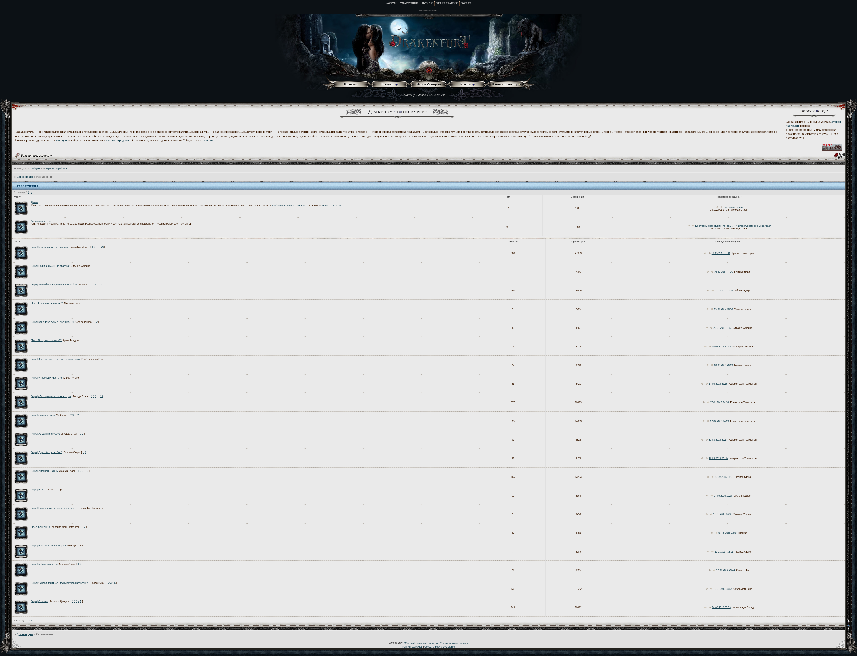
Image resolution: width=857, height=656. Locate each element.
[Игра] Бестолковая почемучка (48, 545)
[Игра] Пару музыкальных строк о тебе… (54, 508)
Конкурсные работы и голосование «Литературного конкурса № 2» (733, 225)
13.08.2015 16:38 (722, 514)
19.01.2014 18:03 (724, 551)
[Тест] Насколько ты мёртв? (47, 303)
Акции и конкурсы (41, 221)
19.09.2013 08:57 (722, 589)
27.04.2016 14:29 (719, 421)
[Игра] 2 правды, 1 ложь (44, 471)
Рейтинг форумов (412, 646)
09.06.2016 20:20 (723, 365)
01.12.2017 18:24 (724, 290)
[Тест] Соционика (40, 527)
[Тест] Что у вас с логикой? (46, 340)
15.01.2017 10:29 (721, 346)
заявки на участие (331, 205)
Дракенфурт (25, 176)
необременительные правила (288, 205)
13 (101, 396)
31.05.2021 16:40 (721, 253)
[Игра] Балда (38, 489)
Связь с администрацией (454, 643)
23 (102, 247)
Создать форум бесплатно (439, 646)
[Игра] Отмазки (39, 601)
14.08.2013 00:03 (721, 607)
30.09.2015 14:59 (724, 477)
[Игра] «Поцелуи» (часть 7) (46, 377)
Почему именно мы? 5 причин (425, 94)
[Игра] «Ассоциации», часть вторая (51, 396)
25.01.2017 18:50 (723, 309)
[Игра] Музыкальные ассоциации (49, 247)
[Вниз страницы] (851, 628)
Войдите (35, 168)
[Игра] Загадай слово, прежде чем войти (54, 284)
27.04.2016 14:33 (719, 402)
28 (78, 415)
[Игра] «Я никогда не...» (44, 564)
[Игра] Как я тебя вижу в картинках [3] (52, 322)
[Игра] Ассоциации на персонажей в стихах (55, 359)
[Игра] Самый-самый (43, 415)
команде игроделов (117, 140)
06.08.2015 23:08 (727, 533)
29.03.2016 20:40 (718, 458)
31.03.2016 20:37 (718, 439)
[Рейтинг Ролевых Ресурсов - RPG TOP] (832, 149)
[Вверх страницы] (851, 622)
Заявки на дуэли (733, 207)
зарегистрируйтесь (56, 168)
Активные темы (428, 10)
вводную (61, 140)
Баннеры (433, 643)
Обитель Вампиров (415, 643)
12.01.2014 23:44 (725, 570)
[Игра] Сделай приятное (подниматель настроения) (60, 583)
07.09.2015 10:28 (723, 495)
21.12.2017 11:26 (723, 272)
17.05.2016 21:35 (718, 383)
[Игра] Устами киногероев (45, 433)
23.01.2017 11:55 (722, 328)
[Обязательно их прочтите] (351, 84)
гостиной (207, 140)
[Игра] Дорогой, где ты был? (46, 452)
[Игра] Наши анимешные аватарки (50, 266)
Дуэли (34, 202)
